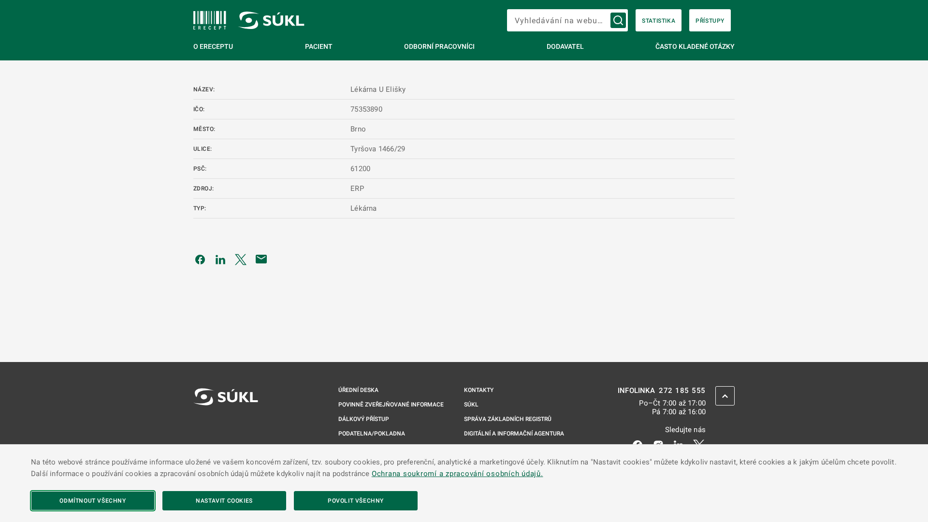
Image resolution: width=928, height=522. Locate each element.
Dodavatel (565, 46)
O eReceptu (213, 46)
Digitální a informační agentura (514, 433)
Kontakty (478, 390)
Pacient (319, 46)
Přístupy (710, 20)
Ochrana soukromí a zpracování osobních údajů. (457, 473)
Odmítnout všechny (92, 500)
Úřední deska (358, 390)
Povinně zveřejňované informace (391, 404)
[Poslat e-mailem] (261, 259)
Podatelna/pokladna (371, 433)
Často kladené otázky (695, 46)
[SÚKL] (209, 20)
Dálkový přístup (363, 419)
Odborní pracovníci (439, 46)
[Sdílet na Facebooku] (200, 259)
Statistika (658, 20)
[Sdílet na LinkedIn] (220, 259)
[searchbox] (567, 20)
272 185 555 (682, 390)
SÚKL (471, 404)
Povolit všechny (356, 500)
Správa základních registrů (507, 419)
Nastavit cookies (224, 500)
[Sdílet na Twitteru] (240, 259)
